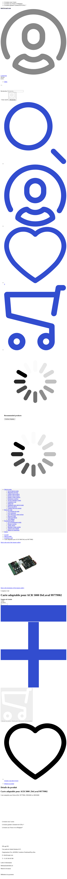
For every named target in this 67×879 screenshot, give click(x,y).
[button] (33, 621)
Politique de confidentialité (9, 833)
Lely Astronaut (12, 513)
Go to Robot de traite (13, 511)
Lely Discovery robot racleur (16, 514)
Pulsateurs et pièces (13, 499)
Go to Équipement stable (14, 522)
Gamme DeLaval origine (14, 508)
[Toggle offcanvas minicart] (35, 318)
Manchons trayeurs (13, 492)
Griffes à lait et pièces (14, 494)
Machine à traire (6, 809)
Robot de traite (8, 510)
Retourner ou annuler (8, 839)
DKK (5, 82)
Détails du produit (9, 783)
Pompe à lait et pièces (14, 495)
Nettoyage (10, 503)
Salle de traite (8, 489)
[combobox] (33, 95)
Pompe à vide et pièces (14, 497)
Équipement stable (9, 521)
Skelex (6, 532)
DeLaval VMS (12, 516)
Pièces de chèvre (12, 506)
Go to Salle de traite (13, 491)
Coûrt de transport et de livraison (11, 830)
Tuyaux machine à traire (14, 500)
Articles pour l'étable (13, 528)
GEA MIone (11, 519)
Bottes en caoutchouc (13, 530)
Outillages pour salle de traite (16, 505)
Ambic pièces (11, 525)
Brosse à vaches (12, 524)
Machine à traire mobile (14, 527)
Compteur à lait (12, 502)
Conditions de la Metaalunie (9, 836)
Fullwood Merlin (12, 517)
